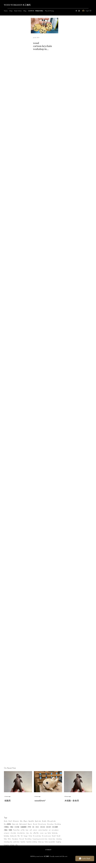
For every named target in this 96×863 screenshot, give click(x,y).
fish (22, 836)
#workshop (58, 824)
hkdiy (5, 839)
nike (16, 845)
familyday (6, 836)
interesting (59, 839)
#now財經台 (7, 824)
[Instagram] (79, 11)
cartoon (35, 830)
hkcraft (58, 836)
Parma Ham (16, 830)
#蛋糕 (10, 830)
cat (49, 830)
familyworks (13, 836)
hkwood (21, 839)
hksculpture (15, 839)
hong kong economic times (40, 839)
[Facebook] (76, 11)
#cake (5, 821)
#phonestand (23, 824)
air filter (23, 830)
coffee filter (36, 833)
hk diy (30, 836)
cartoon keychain (43, 830)
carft (30, 830)
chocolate (13, 833)
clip (31, 833)
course (41, 833)
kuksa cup (41, 842)
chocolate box (21, 833)
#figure (25, 821)
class (27, 833)
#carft (10, 821)
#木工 (37, 827)
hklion (9, 839)
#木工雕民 (55, 827)
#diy (21, 821)
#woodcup (50, 824)
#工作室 (16, 827)
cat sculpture (55, 830)
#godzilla (31, 821)
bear (27, 830)
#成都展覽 (23, 827)
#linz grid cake (51, 821)
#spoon (30, 824)
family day (54, 833)
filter (19, 836)
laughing (58, 842)
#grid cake (38, 821)
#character (16, 821)
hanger (26, 836)
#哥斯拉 (6, 827)
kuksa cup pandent (50, 842)
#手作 (29, 827)
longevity (6, 845)
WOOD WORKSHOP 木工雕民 (17, 4)
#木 (33, 827)
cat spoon (6, 833)
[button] (91, 10)
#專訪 (11, 827)
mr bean (12, 845)
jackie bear (16, 842)
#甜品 (5, 830)
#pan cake (15, 824)
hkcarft (54, 836)
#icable (44, 821)
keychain (23, 842)
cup (46, 833)
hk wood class (37, 836)
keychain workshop (32, 842)
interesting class (8, 842)
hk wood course (46, 836)
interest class (51, 839)
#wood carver (42, 824)
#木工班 (48, 827)
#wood (35, 824)
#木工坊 (42, 827)
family (49, 833)
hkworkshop (28, 839)
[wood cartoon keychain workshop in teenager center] (44, 25)
